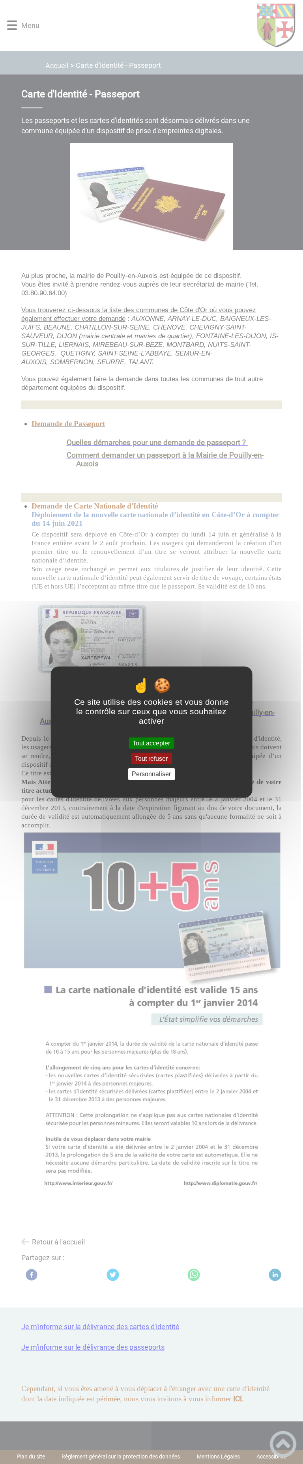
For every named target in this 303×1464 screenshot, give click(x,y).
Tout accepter (151, 743)
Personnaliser (151, 774)
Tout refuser (151, 758)
